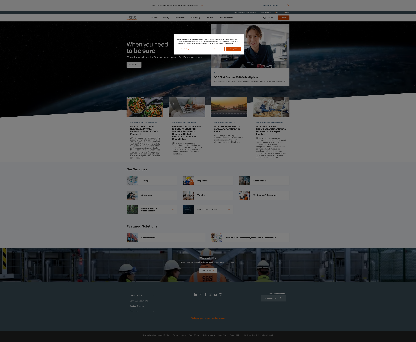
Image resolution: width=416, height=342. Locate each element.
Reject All (217, 49)
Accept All (233, 49)
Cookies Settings (184, 49)
